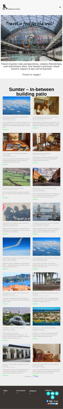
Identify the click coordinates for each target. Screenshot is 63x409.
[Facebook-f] (48, 393)
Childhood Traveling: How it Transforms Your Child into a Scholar (46, 224)
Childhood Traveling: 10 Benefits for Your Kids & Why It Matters (16, 258)
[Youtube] (52, 393)
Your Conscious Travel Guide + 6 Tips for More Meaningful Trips (46, 258)
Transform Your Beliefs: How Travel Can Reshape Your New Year (16, 224)
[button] (60, 7)
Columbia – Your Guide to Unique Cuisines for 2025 (14, 328)
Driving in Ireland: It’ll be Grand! (13, 188)
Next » (36, 376)
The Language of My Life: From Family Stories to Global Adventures (45, 117)
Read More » (5, 129)
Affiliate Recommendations (41, 153)
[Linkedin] (52, 397)
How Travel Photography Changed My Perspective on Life (15, 117)
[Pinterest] (57, 393)
